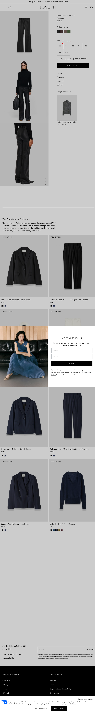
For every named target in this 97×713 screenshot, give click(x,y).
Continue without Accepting (85, 699)
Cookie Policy (73, 704)
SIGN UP (71, 363)
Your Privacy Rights (41, 708)
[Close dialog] (93, 329)
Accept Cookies (59, 708)
